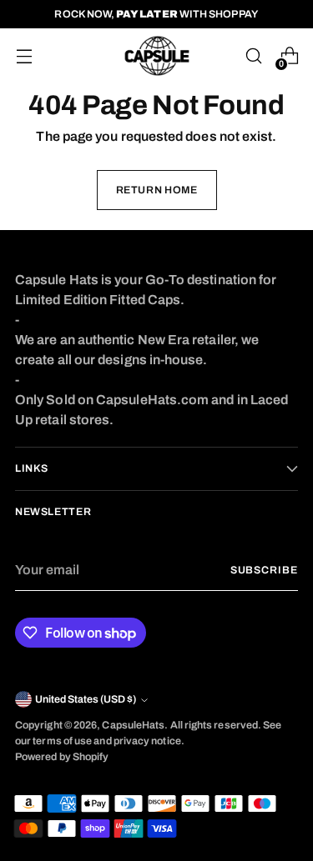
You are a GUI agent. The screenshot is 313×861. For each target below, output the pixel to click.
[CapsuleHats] (157, 56)
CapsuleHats (133, 725)
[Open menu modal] (24, 56)
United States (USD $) (85, 699)
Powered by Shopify (62, 757)
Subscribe (264, 570)
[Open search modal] (253, 56)
